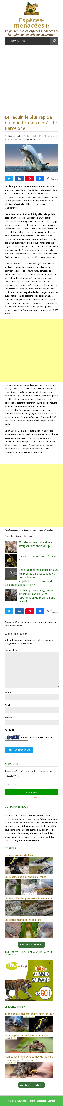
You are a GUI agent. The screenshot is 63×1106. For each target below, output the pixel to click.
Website (8, 717)
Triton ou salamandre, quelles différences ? (29, 1013)
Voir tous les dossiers (31, 944)
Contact (51, 1101)
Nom (7, 692)
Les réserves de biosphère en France (25, 876)
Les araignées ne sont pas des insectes (26, 1035)
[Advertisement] (31, 78)
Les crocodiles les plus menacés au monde (28, 898)
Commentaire (11, 650)
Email (7, 705)
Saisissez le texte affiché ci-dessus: (37, 737)
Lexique (12, 1101)
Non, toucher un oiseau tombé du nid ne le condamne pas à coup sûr (29, 1058)
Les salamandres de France (20, 855)
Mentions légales (38, 1101)
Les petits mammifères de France (24, 919)
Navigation (18, 41)
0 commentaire (33, 139)
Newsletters (22, 1101)
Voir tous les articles (31, 1085)
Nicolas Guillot (15, 136)
